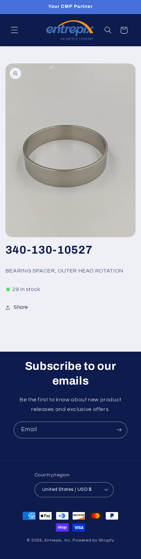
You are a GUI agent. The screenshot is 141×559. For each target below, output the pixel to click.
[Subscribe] (119, 430)
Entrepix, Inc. (58, 540)
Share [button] (21, 307)
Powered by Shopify (93, 540)
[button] (14, 30)
